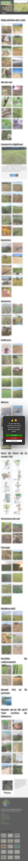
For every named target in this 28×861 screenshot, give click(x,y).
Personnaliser (14, 441)
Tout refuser (14, 438)
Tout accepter (14, 435)
